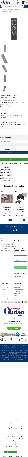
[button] (2, 29)
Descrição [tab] (4, 163)
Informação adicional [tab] (15, 163)
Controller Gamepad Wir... (21, 208)
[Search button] (22, 6)
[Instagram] (14, 230)
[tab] (4, 163)
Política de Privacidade (16, 447)
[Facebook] (11, 230)
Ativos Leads (20, 347)
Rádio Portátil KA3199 (7, 208)
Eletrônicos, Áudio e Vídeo (14, 9)
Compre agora (15, 159)
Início (4, 9)
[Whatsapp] (17, 230)
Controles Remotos (8, 11)
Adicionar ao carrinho (14, 153)
